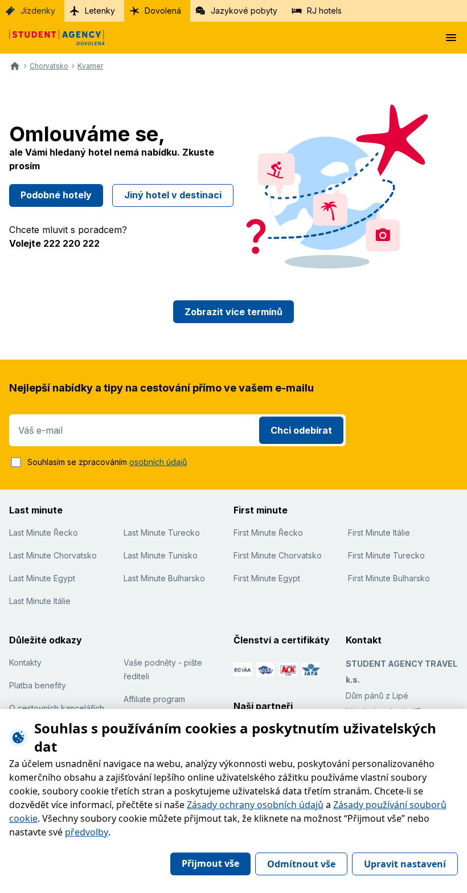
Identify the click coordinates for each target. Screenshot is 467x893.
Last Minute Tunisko (161, 555)
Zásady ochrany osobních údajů (255, 804)
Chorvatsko (49, 66)
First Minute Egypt (266, 578)
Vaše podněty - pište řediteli (163, 669)
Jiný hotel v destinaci (173, 195)
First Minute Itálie (379, 532)
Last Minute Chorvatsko (53, 555)
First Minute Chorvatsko (277, 555)
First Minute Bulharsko (389, 578)
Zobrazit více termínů (233, 311)
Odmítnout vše (301, 864)
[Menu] (451, 37)
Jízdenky (38, 10)
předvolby (86, 832)
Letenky (100, 10)
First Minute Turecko (386, 555)
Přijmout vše (210, 863)
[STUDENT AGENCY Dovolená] (52, 38)
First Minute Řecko (268, 532)
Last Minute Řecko (43, 532)
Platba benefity (37, 685)
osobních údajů (158, 462)
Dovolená (163, 10)
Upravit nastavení (405, 864)
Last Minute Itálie (40, 601)
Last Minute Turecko (162, 532)
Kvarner (90, 66)
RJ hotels (324, 10)
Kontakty (25, 662)
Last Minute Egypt (42, 578)
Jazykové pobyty (244, 10)
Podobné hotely (56, 195)
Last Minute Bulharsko (164, 578)
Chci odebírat (301, 430)
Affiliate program (154, 699)
